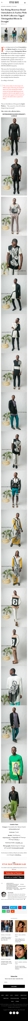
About (7, 995)
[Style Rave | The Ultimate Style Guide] (14, 2)
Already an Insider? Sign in (14, 877)
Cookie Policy (24, 998)
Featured (22, 884)
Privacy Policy (24, 995)
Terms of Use (5, 998)
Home (2, 995)
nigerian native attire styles (12, 887)
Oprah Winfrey (23, 888)
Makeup (20, 962)
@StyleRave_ (18, 855)
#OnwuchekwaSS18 (10, 883)
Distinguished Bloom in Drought (12, 884)
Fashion (3, 934)
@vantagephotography (18, 848)
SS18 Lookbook (9, 889)
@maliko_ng (19, 843)
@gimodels (15, 837)
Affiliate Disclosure (14, 998)
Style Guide (7, 934)
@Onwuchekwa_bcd (14, 829)
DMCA (12, 1001)
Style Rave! (14, 6)
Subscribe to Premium (14, 873)
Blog (11, 995)
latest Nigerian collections (12, 885)
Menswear (8, 6)
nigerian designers (22, 886)
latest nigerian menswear (11, 886)
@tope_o (17, 839)
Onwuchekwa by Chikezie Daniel (12, 888)
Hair (20, 934)
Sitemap (17, 1001)
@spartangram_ (7, 837)
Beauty (16, 934)
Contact (17, 995)
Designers (3, 6)
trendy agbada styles (18, 889)
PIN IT (14, 136)
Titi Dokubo (10, 892)
